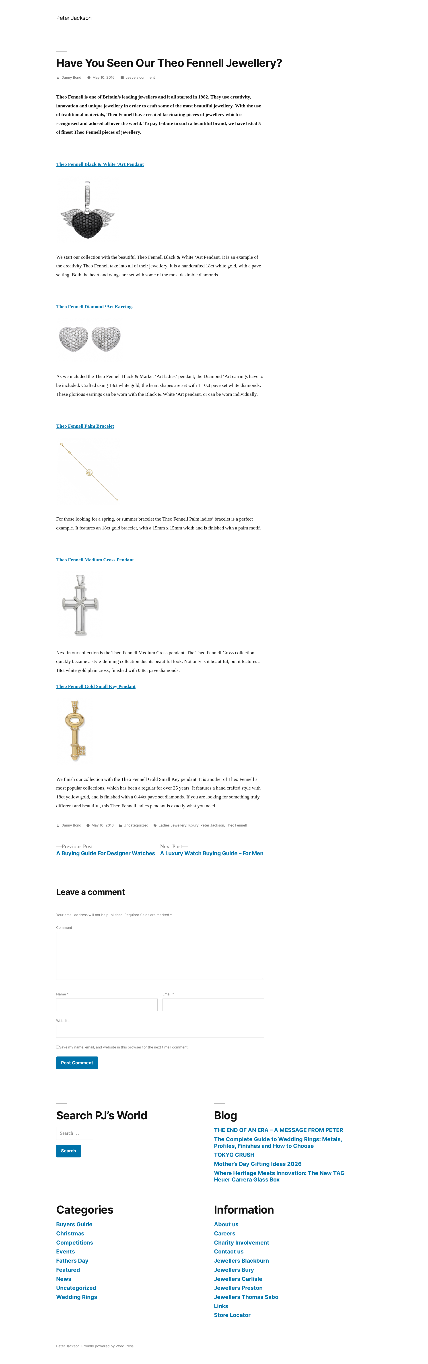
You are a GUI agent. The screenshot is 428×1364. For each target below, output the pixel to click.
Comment (64, 927)
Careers (224, 1233)
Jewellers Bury (234, 1269)
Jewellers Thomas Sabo (246, 1297)
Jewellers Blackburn (241, 1260)
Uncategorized (136, 825)
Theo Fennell (236, 825)
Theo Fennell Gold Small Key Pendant (96, 686)
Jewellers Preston (238, 1287)
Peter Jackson (74, 17)
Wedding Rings (76, 1297)
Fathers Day (72, 1260)
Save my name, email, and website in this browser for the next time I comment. (124, 1047)
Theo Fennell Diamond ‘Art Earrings (95, 307)
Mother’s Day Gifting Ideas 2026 (258, 1164)
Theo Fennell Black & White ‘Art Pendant (100, 164)
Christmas (70, 1233)
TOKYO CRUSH (234, 1154)
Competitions (74, 1242)
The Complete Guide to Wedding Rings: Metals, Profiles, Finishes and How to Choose (278, 1142)
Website (63, 1021)
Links (221, 1306)
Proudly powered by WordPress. (107, 1346)
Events (65, 1251)
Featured (68, 1269)
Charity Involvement (241, 1242)
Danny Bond (71, 77)
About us (226, 1224)
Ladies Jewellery (172, 825)
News (63, 1279)
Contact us (229, 1251)
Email (168, 994)
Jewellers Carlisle (238, 1279)
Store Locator (232, 1315)
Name (62, 994)
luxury (193, 825)
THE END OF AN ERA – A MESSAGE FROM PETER (278, 1130)
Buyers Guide (74, 1224)
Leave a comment (140, 77)
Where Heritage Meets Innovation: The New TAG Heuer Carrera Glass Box (279, 1176)
